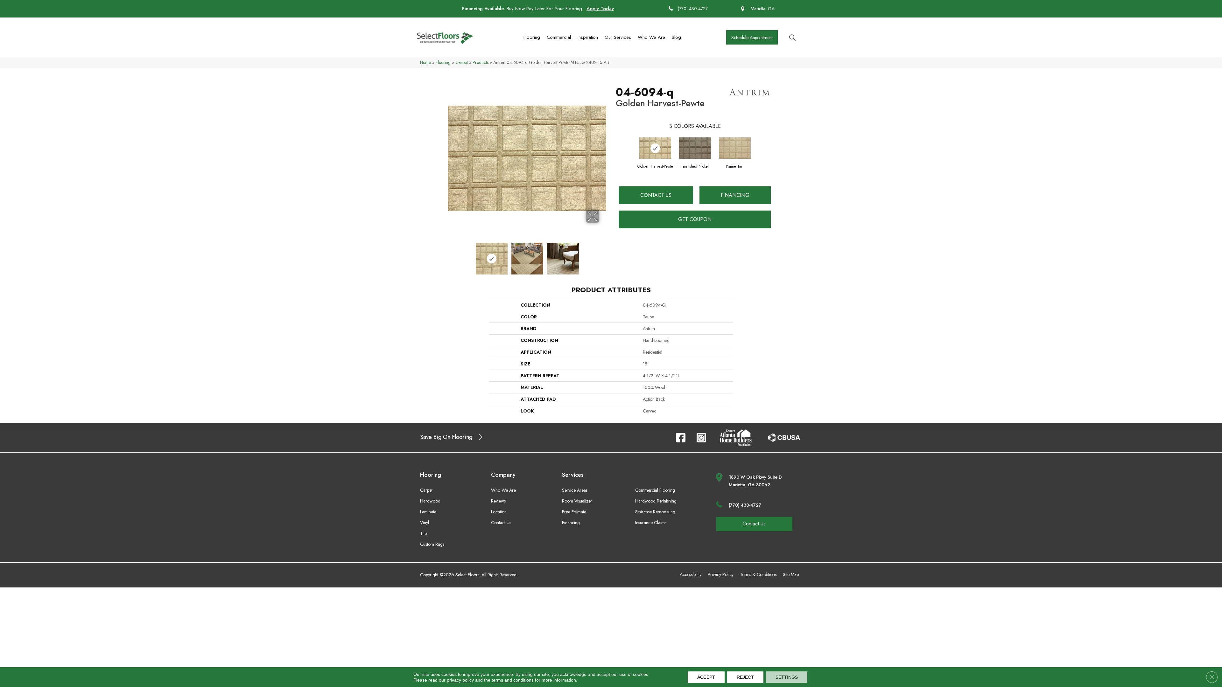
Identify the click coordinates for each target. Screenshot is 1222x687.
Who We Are (651, 37)
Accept (706, 677)
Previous (451, 255)
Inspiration (588, 37)
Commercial (559, 37)
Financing (735, 195)
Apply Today (600, 8)
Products (480, 62)
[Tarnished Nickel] (695, 148)
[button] (752, 37)
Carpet (461, 62)
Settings (787, 677)
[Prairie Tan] (734, 148)
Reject (745, 677)
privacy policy (460, 680)
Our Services (618, 37)
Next (603, 255)
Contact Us (655, 195)
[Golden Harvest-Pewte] (655, 148)
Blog (676, 37)
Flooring (531, 37)
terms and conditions (513, 680)
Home (425, 62)
